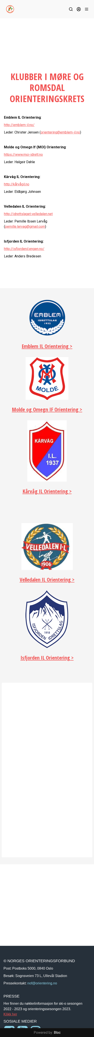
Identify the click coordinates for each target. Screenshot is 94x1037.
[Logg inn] (79, 9)
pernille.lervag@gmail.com (25, 226)
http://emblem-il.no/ (19, 125)
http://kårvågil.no (16, 184)
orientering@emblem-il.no (60, 132)
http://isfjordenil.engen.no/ (24, 249)
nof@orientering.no (42, 983)
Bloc (57, 1032)
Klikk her (10, 1014)
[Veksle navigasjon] (87, 9)
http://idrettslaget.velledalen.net (28, 214)
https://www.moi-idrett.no (23, 154)
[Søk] (71, 9)
